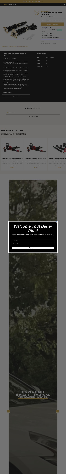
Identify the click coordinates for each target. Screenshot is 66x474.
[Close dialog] (56, 222)
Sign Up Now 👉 (33, 247)
